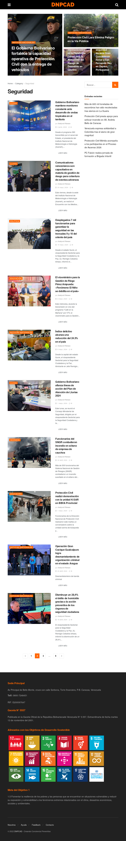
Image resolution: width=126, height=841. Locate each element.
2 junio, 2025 (102, 75)
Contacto (50, 824)
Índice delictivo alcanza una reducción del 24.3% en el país (66, 336)
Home (10, 83)
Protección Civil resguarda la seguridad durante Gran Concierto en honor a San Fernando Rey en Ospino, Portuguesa (104, 56)
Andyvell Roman (64, 123)
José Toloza (18, 75)
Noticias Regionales (80, 33)
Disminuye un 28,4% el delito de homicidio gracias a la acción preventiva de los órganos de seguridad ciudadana (67, 603)
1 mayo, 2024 (62, 403)
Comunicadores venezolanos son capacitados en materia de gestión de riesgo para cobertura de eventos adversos (67, 171)
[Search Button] (115, 85)
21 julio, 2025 (31, 75)
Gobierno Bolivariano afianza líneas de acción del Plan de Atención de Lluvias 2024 (67, 388)
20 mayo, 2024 (62, 187)
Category (19, 83)
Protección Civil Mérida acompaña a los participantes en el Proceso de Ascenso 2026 (101, 144)
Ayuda (24, 824)
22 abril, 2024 (62, 571)
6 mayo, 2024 (62, 349)
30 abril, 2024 (62, 460)
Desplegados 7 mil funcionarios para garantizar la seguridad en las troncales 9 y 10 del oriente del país (66, 228)
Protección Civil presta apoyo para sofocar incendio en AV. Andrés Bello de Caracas (101, 120)
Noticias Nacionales (23, 42)
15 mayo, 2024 (62, 245)
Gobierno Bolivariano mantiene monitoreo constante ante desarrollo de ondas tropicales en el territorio (67, 110)
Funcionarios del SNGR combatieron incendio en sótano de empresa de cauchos (66, 445)
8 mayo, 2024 (62, 299)
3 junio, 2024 (62, 127)
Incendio (15, 440)
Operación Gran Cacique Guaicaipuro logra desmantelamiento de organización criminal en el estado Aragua (67, 554)
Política (14, 221)
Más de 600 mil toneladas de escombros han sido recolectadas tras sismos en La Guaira (101, 107)
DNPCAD (18, 831)
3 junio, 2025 (74, 75)
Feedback (36, 824)
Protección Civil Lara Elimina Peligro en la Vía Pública (91, 39)
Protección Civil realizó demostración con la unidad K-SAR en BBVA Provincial (67, 498)
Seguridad (29, 83)
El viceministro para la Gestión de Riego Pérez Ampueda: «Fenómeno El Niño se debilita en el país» (67, 284)
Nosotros (12, 824)
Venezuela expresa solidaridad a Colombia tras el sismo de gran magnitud (100, 132)
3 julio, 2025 (74, 47)
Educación (16, 278)
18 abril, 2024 (62, 620)
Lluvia (13, 103)
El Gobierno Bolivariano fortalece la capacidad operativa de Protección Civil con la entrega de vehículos (33, 58)
